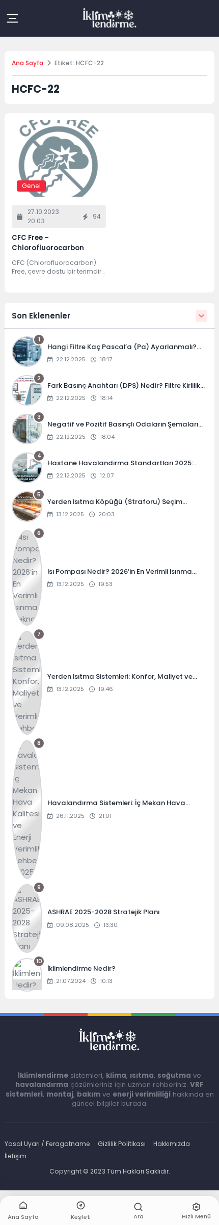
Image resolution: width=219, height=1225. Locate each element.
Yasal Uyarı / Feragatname (47, 1143)
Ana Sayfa (27, 63)
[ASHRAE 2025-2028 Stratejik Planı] (109, 918)
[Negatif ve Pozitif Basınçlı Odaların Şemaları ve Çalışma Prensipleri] (109, 430)
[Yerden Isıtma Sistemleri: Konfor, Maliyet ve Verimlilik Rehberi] (109, 683)
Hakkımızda (171, 1143)
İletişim (15, 1156)
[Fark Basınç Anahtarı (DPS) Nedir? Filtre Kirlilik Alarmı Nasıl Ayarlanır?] (109, 392)
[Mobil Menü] (12, 18)
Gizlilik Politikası (122, 1143)
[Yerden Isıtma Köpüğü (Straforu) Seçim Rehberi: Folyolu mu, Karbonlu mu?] (109, 508)
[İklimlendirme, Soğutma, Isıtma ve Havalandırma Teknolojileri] (110, 18)
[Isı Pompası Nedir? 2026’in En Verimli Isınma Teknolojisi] (109, 578)
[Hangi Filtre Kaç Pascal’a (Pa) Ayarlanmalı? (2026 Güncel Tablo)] (109, 353)
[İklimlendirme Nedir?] (109, 975)
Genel (31, 185)
